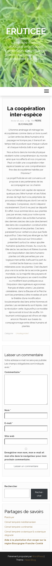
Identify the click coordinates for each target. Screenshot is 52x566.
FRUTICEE (26, 31)
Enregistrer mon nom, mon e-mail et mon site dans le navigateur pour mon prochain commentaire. (25, 456)
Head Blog (30, 560)
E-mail (8, 423)
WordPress (37, 556)
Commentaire (12, 372)
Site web (9, 436)
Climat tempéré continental (18, 527)
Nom (7, 410)
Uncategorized (22, 333)
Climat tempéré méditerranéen (20, 522)
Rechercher (10, 486)
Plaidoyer (9, 517)
